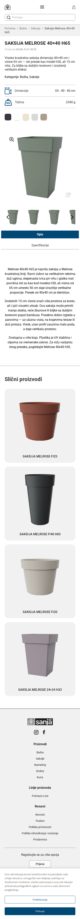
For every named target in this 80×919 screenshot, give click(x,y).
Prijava (40, 864)
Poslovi (40, 820)
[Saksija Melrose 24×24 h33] (40, 655)
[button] (13, 217)
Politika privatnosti (40, 827)
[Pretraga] (9, 17)
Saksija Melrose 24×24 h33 (40, 690)
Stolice (40, 771)
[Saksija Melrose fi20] (40, 577)
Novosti (40, 814)
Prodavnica (40, 839)
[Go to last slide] (8, 217)
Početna (10, 28)
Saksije (35, 28)
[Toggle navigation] (41, 7)
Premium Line (40, 795)
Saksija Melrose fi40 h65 (40, 534)
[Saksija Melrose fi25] (40, 422)
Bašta (23, 28)
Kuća (40, 777)
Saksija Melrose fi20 (40, 612)
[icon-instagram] (36, 732)
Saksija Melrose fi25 (40, 456)
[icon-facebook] (44, 732)
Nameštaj (40, 764)
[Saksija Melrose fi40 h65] (40, 499)
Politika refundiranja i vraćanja (40, 833)
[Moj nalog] (73, 7)
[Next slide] (72, 217)
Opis (40, 234)
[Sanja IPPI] (7, 7)
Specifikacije (40, 245)
